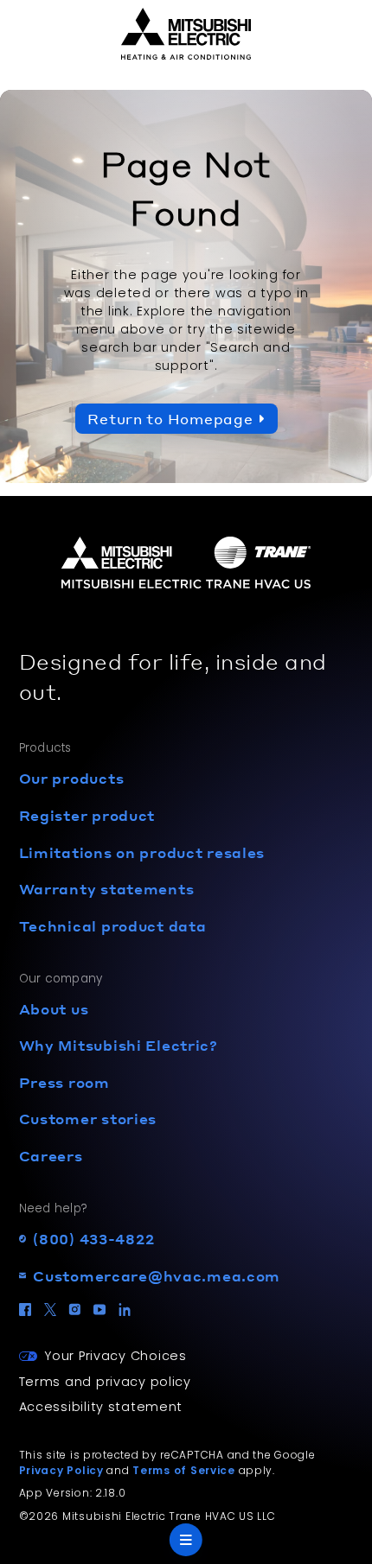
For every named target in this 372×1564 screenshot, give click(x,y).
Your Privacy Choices (115, 1355)
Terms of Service (183, 1470)
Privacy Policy (61, 1470)
